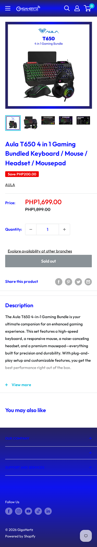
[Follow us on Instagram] (18, 511)
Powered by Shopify (20, 536)
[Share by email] (88, 281)
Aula (10, 184)
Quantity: (13, 229)
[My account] (77, 8)
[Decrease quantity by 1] (30, 229)
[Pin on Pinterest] (68, 281)
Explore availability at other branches (40, 251)
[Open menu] (7, 8)
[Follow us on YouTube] (28, 511)
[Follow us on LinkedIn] (48, 511)
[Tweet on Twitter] (78, 281)
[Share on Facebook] (58, 281)
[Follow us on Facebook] (8, 511)
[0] (87, 8)
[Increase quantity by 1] (64, 229)
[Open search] (67, 8)
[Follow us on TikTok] (38, 511)
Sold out (48, 261)
